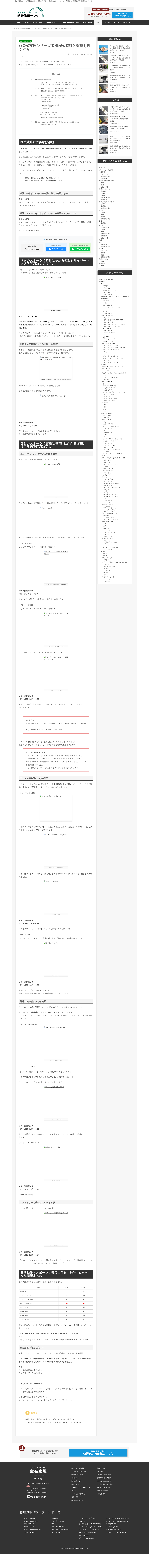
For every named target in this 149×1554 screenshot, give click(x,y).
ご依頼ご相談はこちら (122, 15)
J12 (104, 384)
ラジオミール (107, 473)
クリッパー (106, 318)
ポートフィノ (107, 292)
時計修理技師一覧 (77, 1500)
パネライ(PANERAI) (107, 471)
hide (58, 74)
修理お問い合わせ (102, 1491)
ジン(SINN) (104, 403)
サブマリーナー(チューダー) (112, 445)
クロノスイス (105, 369)
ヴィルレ (106, 515)
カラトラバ (106, 460)
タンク (105, 352)
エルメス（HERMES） (108, 316)
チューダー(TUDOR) (57, 1521)
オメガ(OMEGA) (106, 328)
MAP (28, 1486)
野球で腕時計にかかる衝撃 (48, 112)
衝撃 (102, 185)
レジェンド (106, 581)
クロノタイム (107, 443)
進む (100, 242)
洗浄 (100, 240)
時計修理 (102, 282)
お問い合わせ (87, 22)
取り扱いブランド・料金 (33, 22)
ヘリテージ (106, 452)
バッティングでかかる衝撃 (47, 114)
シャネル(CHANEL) (107, 381)
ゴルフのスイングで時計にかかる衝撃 (52, 97)
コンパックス (107, 568)
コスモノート (107, 492)
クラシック (106, 541)
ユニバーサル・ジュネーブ (109, 566)
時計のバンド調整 (77, 1475)
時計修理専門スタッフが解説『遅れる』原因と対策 (119, 127)
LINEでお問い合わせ (81, 249)
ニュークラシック (109, 517)
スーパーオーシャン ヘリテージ (113, 496)
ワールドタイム (108, 469)
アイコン (106, 564)
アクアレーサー (108, 428)
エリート (106, 422)
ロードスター (107, 360)
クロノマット (107, 490)
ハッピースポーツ (109, 388)
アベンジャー (107, 486)
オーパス (106, 371)
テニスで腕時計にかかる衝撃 (49, 105)
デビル (105, 335)
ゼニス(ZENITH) (106, 420)
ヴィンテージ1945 (109, 394)
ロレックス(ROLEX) (30, 1518)
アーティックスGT (109, 339)
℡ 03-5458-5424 (98, 14)
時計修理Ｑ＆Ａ (76, 1481)
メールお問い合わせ (57, 249)
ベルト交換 (75, 1484)
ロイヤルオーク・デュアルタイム (114, 324)
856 (104, 409)
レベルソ (106, 379)
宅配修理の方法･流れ (103, 1487)
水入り (103, 204)
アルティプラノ (108, 479)
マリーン (106, 545)
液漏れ (103, 195)
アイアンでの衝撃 (45, 99)
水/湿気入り (105, 227)
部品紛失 (102, 263)
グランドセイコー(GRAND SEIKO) (111, 367)
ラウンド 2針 (108, 481)
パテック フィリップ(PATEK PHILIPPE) (113, 458)
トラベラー (106, 396)
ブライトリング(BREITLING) (110, 483)
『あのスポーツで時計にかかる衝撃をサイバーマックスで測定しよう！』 (60, 88)
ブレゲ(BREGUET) (106, 539)
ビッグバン (106, 309)
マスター (106, 375)
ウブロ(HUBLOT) (106, 305)
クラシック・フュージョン (111, 307)
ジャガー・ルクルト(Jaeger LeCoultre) (113, 373)
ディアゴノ (106, 530)
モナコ (105, 435)
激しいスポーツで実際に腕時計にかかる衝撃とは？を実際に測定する (58, 95)
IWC (102, 284)
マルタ (105, 303)
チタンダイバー (108, 560)
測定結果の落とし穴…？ (48, 124)
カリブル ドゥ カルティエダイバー (114, 347)
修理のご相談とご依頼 (104, 1478)
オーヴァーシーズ (109, 301)
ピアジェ (104, 477)
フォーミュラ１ (108, 432)
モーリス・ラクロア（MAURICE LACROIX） (115, 562)
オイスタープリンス (109, 441)
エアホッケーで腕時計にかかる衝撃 (51, 117)
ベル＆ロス (104, 551)
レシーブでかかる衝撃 (46, 107)
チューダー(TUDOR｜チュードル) (111, 439)
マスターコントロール (110, 377)
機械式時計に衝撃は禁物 (43, 79)
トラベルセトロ (108, 313)
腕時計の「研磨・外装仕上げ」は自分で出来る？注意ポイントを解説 (120, 87)
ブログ (98, 22)
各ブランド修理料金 (77, 1468)
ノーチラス (106, 466)
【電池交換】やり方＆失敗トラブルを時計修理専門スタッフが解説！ (120, 67)
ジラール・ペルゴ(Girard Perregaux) (113, 392)
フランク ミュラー (107, 505)
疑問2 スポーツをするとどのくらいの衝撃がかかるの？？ (58, 84)
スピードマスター (109, 333)
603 (104, 407)
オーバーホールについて (71, 22)
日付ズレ (102, 210)
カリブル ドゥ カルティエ (111, 345)
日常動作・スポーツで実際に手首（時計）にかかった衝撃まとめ (57, 122)
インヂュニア (107, 288)
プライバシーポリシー (104, 1475)
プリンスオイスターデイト (111, 449)
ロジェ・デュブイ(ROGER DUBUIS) (117, 1521)
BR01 (105, 554)
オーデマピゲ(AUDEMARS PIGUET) (90, 1524)
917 (104, 411)
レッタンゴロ (107, 537)
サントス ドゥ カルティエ (111, 350)
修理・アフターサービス (25, 41)
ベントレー (106, 503)
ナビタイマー (107, 500)
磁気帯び (104, 244)
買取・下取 (126, 22)
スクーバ (106, 526)
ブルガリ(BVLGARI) (107, 522)
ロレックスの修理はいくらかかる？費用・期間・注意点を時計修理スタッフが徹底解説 (120, 48)
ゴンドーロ (106, 462)
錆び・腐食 (104, 187)
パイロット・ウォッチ (110, 290)
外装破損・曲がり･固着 (106, 180)
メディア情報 (101, 1494)
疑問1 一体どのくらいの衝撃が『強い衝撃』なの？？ (57, 82)
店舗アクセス (101, 1468)
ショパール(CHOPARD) (108, 386)
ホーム (19, 22)
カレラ (105, 430)
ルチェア (106, 534)
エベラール (104, 311)
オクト (105, 524)
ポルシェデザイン (107, 558)
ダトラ (105, 498)
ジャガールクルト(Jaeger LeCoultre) (90, 1527)
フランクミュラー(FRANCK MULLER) (117, 1518)
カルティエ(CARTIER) (108, 343)
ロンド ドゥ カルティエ (110, 362)
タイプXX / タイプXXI (110, 543)
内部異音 (102, 172)
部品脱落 (104, 178)
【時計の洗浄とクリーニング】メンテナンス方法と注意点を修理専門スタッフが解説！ (120, 58)
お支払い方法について (104, 1481)
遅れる (101, 248)
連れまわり (104, 174)
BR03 (105, 556)
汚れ (102, 183)
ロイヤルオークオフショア (111, 326)
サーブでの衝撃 (44, 108)
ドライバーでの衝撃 (45, 101)
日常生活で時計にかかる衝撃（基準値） (53, 91)
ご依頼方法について (52, 22)
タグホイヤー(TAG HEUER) (32, 1529)
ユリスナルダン (106, 571)
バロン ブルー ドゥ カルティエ (113, 358)
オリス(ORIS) (105, 337)
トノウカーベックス (109, 509)
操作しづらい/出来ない (106, 202)
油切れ (103, 191)
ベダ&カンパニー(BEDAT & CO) (116, 1532)
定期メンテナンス (104, 189)
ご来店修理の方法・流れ (104, 1484)
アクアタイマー (108, 286)
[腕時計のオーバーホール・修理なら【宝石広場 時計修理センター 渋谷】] (30, 12)
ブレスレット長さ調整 (106, 170)
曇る (100, 221)
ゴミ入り (102, 168)
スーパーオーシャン (109, 494)
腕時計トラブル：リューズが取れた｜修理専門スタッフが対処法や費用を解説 (120, 138)
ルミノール (106, 475)
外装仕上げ (75, 1478)
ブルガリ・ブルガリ (109, 532)
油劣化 (103, 193)
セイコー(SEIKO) (106, 413)
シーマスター (107, 330)
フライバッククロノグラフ (111, 398)
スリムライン (107, 549)
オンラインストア (110, 22)
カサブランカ (107, 507)
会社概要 (100, 1471)
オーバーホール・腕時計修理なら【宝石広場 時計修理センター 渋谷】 (74, 1550)
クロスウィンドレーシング (111, 488)
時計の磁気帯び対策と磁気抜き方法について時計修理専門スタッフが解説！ (120, 77)
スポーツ (106, 528)
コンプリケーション (109, 464)
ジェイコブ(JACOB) (112, 1527)
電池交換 (104, 200)
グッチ (103, 364)
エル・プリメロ (108, 424)
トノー (105, 354)
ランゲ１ (104, 575)
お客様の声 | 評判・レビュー (80, 1487)
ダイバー (106, 418)
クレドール (106, 415)
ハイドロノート (108, 447)
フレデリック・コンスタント (110, 547)
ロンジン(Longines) (107, 577)
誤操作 (103, 217)
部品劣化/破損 (105, 176)
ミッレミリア (107, 390)
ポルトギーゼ (107, 294)
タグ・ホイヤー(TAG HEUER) (110, 426)
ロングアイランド (109, 511)
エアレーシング (108, 341)
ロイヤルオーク (108, 322)
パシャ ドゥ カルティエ (110, 356)
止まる (101, 225)
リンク (105, 437)
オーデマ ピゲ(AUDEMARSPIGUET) (112, 320)
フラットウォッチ (109, 401)
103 (104, 405)
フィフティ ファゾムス (110, 520)
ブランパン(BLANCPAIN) (108, 513)
